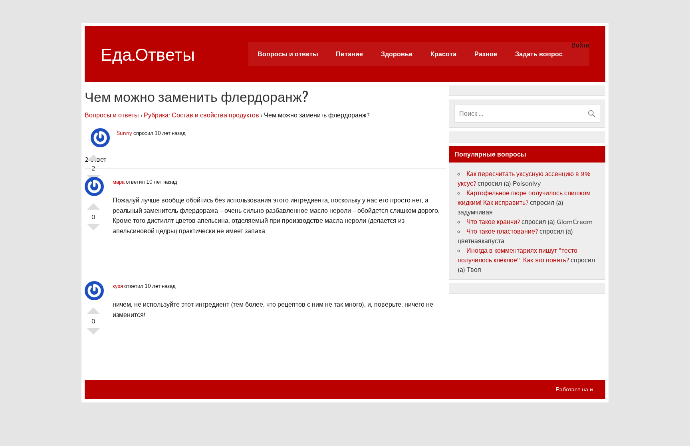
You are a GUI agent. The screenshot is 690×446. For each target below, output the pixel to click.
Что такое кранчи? (493, 222)
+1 (93, 154)
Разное (485, 54)
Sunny (124, 133)
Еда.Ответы (148, 52)
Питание (349, 54)
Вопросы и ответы (288, 54)
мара (119, 181)
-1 (93, 230)
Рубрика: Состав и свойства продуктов (201, 115)
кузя (118, 286)
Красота (443, 54)
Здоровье (396, 54)
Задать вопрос (539, 54)
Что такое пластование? (502, 231)
